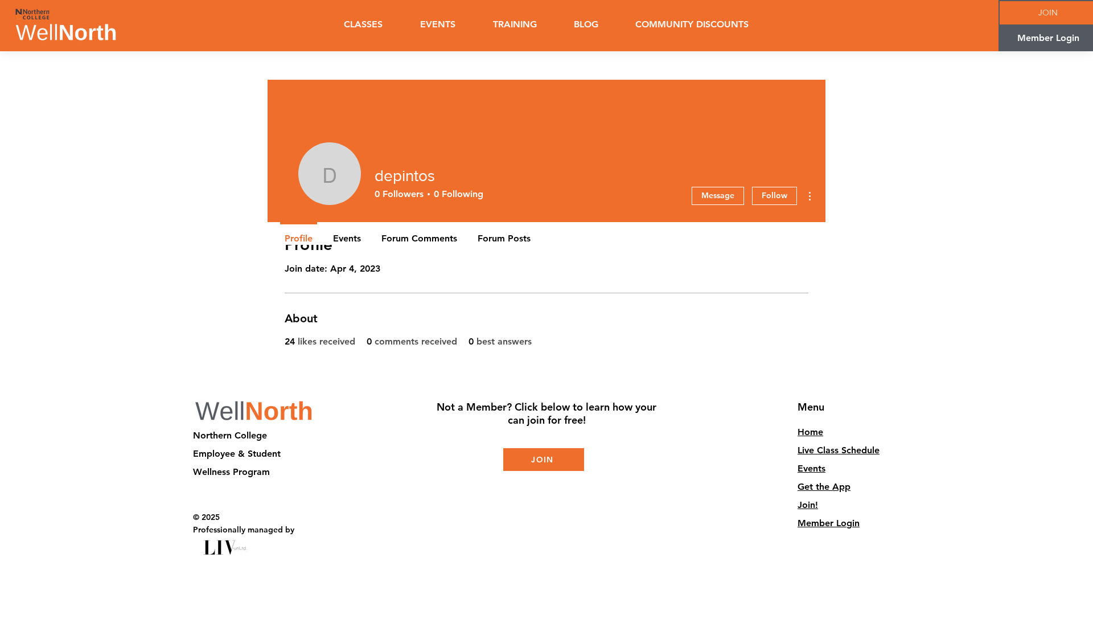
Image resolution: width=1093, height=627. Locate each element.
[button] (514, 24)
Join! (808, 504)
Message (717, 195)
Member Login (829, 523)
